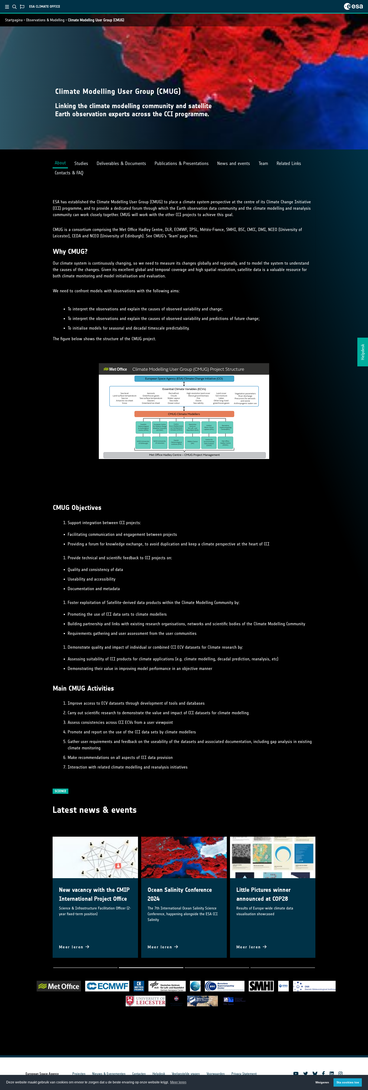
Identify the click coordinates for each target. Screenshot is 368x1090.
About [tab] (60, 163)
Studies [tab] (81, 163)
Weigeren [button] (322, 1082)
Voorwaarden (216, 1074)
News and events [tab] (233, 163)
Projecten (78, 1074)
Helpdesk (158, 1074)
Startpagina (14, 20)
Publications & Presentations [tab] (182, 163)
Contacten (139, 1074)
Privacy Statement (244, 1074)
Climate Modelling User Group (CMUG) (96, 20)
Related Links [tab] (289, 163)
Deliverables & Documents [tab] (121, 163)
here (193, 235)
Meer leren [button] (178, 1082)
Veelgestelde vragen (186, 1074)
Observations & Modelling (45, 20)
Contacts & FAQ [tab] (69, 173)
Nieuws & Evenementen (108, 1074)
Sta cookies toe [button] (347, 1082)
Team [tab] (263, 163)
